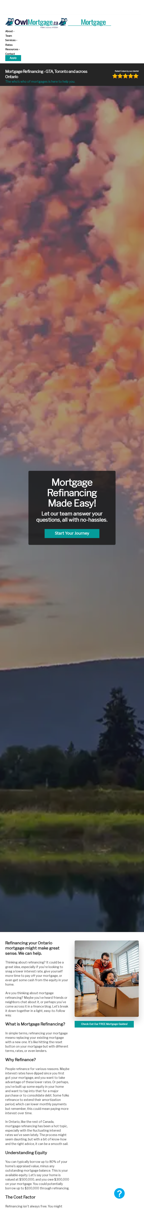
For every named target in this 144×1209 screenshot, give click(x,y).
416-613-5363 (44, 4)
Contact (10, 53)
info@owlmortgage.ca (69, 4)
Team (8, 35)
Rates (9, 45)
